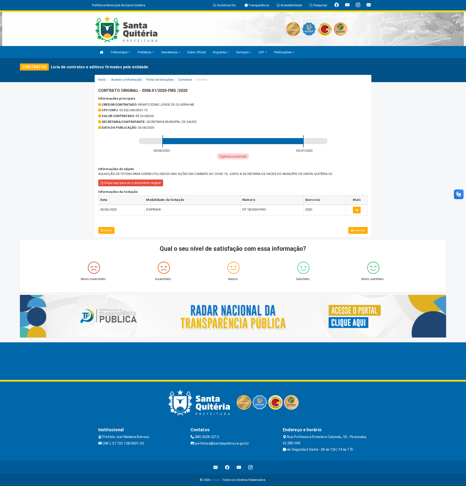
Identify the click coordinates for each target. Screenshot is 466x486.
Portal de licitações (160, 79)
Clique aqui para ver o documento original (132, 183)
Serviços (242, 52)
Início (102, 79)
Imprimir (359, 230)
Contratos (185, 79)
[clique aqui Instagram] (250, 467)
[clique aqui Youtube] (239, 467)
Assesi (216, 480)
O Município (119, 52)
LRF (261, 52)
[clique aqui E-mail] (215, 467)
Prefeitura (145, 52)
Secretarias (169, 52)
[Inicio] (101, 52)
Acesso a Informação (126, 79)
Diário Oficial (196, 52)
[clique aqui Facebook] (227, 467)
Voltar (107, 230)
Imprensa (220, 52)
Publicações (283, 52)
